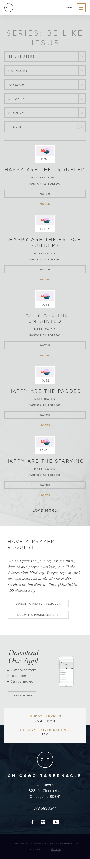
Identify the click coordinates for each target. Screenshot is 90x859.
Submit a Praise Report (38, 614)
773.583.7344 (45, 808)
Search (15, 127)
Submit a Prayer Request (38, 603)
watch (45, 193)
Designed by (40, 849)
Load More (45, 510)
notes (45, 203)
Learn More (22, 695)
